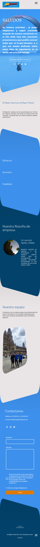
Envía (20, 492)
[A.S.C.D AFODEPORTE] (20, 529)
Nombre (9, 437)
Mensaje (9, 447)
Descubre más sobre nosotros (20, 59)
